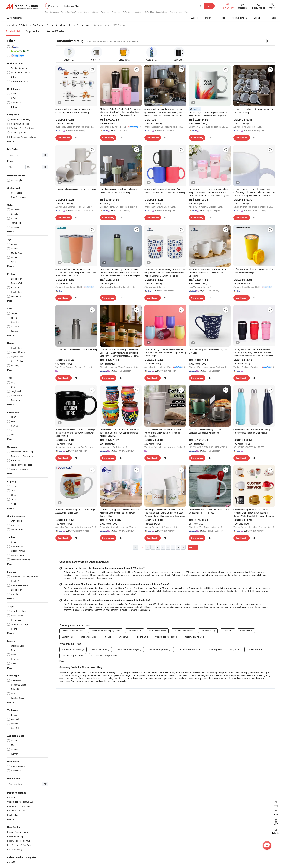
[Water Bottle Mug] (151, 52)
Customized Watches (183, 630)
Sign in (272, 7)
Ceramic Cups (161, 12)
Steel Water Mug (88, 636)
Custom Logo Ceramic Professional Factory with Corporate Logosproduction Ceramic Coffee (208, 114)
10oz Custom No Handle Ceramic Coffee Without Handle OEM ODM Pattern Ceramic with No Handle (164, 272)
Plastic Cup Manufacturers (71, 12)
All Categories (16, 17)
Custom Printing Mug (194, 636)
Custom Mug (67, 636)
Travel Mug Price (215, 649)
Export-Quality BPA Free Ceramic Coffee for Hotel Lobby (209, 511)
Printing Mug (142, 636)
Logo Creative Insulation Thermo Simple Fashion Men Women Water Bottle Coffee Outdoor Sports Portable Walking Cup (209, 192)
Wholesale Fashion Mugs (73, 649)
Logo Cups (138, 12)
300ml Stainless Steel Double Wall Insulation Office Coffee (118, 191)
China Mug (116, 12)
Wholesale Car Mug (100, 649)
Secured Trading (55, 31)
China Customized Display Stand (105, 630)
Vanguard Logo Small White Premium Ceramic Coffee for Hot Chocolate (207, 272)
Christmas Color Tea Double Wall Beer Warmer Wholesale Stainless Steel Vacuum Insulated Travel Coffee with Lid (120, 112)
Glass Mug (228, 630)
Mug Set (107, 636)
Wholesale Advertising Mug (129, 649)
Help (223, 17)
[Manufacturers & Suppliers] (22, 6)
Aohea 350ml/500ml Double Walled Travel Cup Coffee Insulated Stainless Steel (162, 432)
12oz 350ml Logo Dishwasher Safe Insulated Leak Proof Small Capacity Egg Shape (165, 352)
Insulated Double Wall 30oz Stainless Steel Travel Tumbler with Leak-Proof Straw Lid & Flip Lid (75, 272)
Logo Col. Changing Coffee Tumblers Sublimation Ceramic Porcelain (164, 191)
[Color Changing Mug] (179, 52)
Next (191, 547)
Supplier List (33, 31)
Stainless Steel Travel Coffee (76, 349)
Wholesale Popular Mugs (160, 649)
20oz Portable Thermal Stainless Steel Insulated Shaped (251, 431)
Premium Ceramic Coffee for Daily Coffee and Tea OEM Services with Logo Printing (75, 432)
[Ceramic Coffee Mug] (69, 52)
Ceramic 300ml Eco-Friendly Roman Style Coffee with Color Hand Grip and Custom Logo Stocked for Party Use (254, 192)
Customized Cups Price (189, 649)
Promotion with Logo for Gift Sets (208, 351)
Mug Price (234, 649)
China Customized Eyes (72, 630)
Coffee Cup (127, 12)
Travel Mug (105, 12)
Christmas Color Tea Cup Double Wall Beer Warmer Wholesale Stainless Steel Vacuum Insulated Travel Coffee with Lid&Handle (120, 272)
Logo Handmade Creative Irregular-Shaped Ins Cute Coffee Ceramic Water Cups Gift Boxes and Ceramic (253, 512)
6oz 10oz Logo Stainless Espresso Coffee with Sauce (206, 431)
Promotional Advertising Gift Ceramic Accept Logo (75, 511)
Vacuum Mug (246, 630)
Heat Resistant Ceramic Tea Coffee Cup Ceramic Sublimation (73, 111)
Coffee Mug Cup (208, 630)
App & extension (239, 17)
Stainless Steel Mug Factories (104, 655)
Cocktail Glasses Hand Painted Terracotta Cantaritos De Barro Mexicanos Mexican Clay (119, 432)
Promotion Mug (176, 12)
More (61, 661)
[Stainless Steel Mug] (96, 52)
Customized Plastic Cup (166, 636)
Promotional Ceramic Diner (75, 189)
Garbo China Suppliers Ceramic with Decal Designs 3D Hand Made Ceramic (120, 512)
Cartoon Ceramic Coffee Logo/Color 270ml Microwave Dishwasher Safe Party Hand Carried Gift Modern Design (119, 352)
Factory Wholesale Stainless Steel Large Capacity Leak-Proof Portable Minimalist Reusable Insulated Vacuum (253, 352)
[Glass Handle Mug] (124, 52)
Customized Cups (91, 12)
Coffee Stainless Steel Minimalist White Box (253, 271)
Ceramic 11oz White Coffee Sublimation (253, 111)
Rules (273, 17)
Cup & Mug (12, 862)
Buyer (208, 17)
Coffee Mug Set (135, 630)
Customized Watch (157, 630)
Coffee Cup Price (254, 649)
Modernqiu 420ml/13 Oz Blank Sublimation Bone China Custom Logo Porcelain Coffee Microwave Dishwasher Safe (164, 513)
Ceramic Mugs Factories (73, 655)
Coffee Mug (149, 12)
